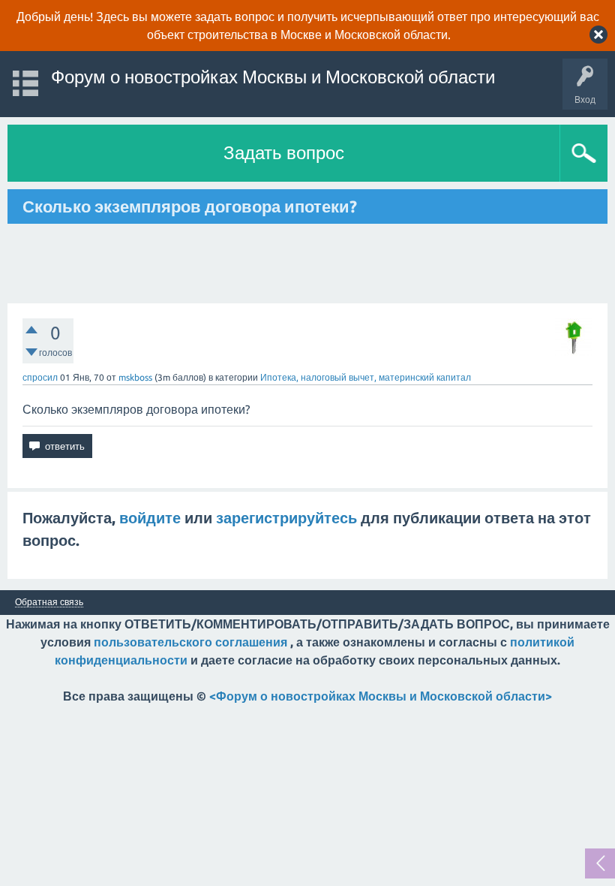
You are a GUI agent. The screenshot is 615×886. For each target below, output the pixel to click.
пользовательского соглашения (190, 642)
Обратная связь (49, 602)
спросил (40, 377)
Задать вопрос (284, 153)
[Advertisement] (308, 263)
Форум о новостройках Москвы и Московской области (273, 77)
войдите (150, 517)
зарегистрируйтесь (286, 517)
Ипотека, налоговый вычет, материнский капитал (365, 377)
